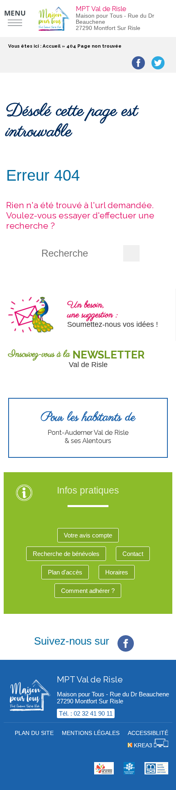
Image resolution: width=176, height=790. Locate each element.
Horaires (116, 572)
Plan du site (34, 733)
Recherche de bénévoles (66, 553)
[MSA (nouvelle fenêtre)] (156, 772)
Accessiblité (148, 733)
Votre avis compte (88, 535)
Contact (132, 553)
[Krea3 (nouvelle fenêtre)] (129, 772)
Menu (15, 13)
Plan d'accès (65, 572)
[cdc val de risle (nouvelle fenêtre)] (104, 772)
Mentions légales (91, 733)
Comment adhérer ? (88, 590)
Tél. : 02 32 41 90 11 (86, 713)
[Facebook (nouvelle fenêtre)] (125, 637)
